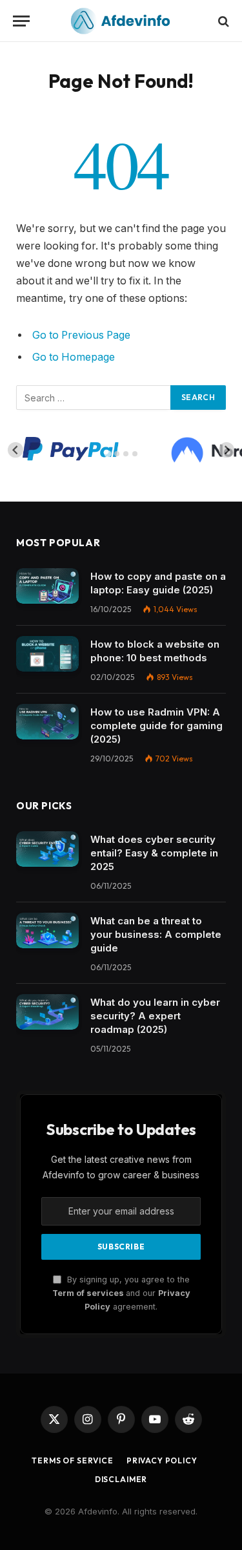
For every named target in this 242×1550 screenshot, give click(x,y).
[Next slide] (226, 450)
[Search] (222, 21)
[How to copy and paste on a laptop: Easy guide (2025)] (47, 586)
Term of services (89, 1293)
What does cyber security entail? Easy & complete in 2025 (154, 853)
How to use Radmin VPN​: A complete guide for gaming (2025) (156, 725)
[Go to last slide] (15, 450)
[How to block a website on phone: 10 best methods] (47, 654)
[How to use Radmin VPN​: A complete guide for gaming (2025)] (47, 721)
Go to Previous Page (81, 335)
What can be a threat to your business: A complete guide (155, 934)
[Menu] (21, 21)
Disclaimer (121, 1479)
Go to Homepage (73, 357)
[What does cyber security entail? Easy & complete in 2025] (47, 849)
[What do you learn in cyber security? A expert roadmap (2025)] (47, 1012)
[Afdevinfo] (121, 21)
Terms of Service (72, 1460)
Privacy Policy (161, 1460)
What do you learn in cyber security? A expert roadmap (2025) (155, 1015)
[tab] (107, 454)
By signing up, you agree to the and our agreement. (121, 1293)
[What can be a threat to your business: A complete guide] (47, 930)
